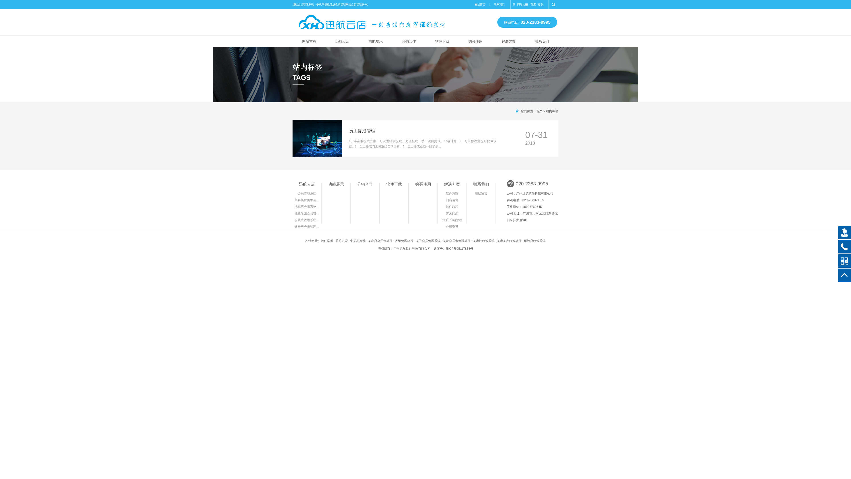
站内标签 (552, 111)
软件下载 (442, 41)
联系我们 (499, 4)
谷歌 (540, 4)
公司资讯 (452, 226)
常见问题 (452, 213)
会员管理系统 (307, 193)
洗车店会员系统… (307, 206)
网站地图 (522, 4)
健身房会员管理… (307, 226)
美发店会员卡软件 (380, 241)
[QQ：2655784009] (844, 232)
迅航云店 (342, 41)
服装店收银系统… (307, 220)
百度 (533, 4)
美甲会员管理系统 (428, 241)
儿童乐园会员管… (307, 213)
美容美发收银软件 (509, 241)
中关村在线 (358, 241)
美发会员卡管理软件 (457, 241)
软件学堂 (327, 241)
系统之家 (342, 241)
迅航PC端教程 (452, 220)
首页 (539, 111)
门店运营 (452, 200)
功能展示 (376, 41)
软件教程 (452, 206)
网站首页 (309, 41)
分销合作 (409, 41)
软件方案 (452, 193)
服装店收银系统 (535, 241)
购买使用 (475, 41)
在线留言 (480, 4)
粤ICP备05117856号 (459, 248)
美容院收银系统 (484, 241)
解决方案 (509, 41)
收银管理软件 (404, 241)
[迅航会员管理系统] (369, 20)
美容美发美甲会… (307, 200)
